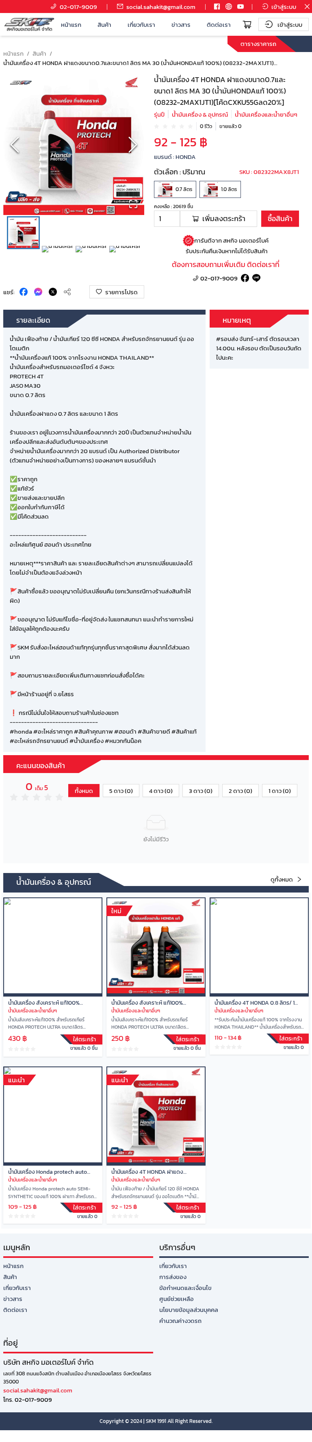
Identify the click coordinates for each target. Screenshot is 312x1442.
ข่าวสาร (181, 24)
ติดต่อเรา (219, 24)
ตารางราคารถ (258, 43)
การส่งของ (172, 1276)
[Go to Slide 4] (124, 261)
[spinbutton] (167, 218)
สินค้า (104, 24)
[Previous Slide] (14, 145)
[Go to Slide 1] (23, 232)
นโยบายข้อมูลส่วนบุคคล (188, 1309)
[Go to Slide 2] (57, 261)
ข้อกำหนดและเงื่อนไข (185, 1287)
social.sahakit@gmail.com (37, 1390)
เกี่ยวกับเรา (141, 24)
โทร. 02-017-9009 (27, 1399)
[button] (73, 144)
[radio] (156, 126)
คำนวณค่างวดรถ (180, 1320)
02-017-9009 (219, 278)
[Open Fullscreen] (133, 204)
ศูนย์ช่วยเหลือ (176, 1298)
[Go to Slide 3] (90, 261)
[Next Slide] (132, 145)
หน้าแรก (71, 24)
